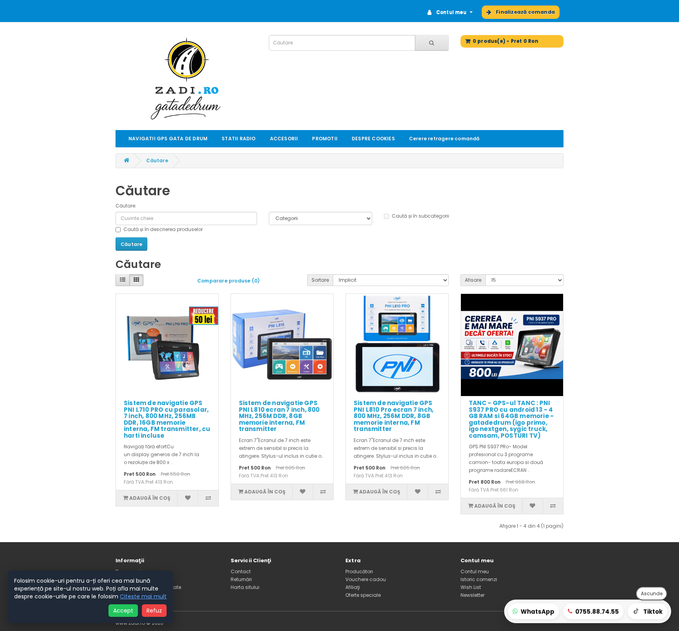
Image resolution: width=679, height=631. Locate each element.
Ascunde (651, 593)
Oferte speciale (363, 595)
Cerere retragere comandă (444, 138)
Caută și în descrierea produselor (163, 229)
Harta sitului (245, 587)
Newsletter (472, 595)
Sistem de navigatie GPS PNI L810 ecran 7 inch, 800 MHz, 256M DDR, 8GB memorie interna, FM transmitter (279, 416)
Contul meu (475, 571)
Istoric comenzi (479, 579)
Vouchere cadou (365, 579)
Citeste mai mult (143, 596)
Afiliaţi (352, 587)
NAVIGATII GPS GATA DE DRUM (167, 138)
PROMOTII (325, 138)
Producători (359, 571)
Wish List (471, 587)
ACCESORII (284, 138)
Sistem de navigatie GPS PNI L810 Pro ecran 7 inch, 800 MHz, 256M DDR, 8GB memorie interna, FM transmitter (393, 416)
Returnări (241, 579)
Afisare (473, 280)
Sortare (320, 280)
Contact (241, 571)
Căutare (157, 160)
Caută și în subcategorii (420, 216)
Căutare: (126, 205)
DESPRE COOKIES (373, 138)
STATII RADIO (238, 138)
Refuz (154, 610)
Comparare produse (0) (228, 280)
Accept (123, 610)
